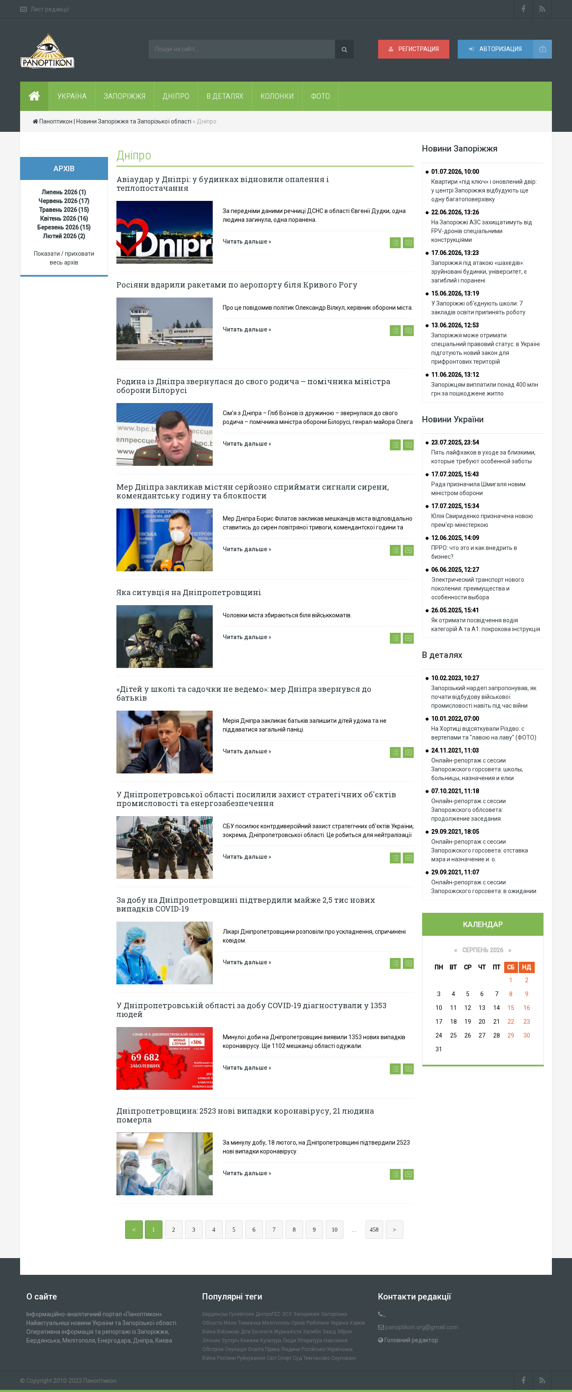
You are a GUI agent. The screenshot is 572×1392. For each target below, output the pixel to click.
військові (228, 1332)
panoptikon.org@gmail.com (421, 1327)
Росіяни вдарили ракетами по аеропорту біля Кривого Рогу (237, 285)
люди (289, 1340)
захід (329, 1332)
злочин (211, 1340)
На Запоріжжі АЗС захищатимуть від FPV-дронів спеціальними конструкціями (481, 231)
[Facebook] (523, 9)
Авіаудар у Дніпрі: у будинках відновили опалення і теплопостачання (222, 183)
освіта (256, 1349)
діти (246, 1332)
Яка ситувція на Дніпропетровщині (188, 592)
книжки (249, 1340)
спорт (284, 1358)
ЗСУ (287, 1314)
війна (209, 1332)
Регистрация (418, 49)
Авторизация (500, 49)
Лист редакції (50, 9)
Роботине (318, 1323)
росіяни (226, 1358)
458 (374, 1230)
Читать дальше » (247, 241)
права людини (282, 1349)
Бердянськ (215, 1314)
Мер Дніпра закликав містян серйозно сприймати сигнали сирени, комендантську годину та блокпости (252, 491)
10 (335, 1230)
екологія (262, 1332)
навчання (336, 1340)
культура (270, 1340)
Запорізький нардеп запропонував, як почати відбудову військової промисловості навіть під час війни (483, 697)
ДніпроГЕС (268, 1314)
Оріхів (298, 1323)
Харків (357, 1323)
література (309, 1340)
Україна (339, 1323)
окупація (236, 1349)
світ (271, 1358)
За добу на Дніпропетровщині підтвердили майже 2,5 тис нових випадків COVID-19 (245, 904)
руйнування (251, 1358)
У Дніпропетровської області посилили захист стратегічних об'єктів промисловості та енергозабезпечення (256, 798)
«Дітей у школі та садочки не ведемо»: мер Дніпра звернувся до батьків (243, 693)
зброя (344, 1332)
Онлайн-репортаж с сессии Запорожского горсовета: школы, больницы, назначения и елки (477, 769)
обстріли (213, 1349)
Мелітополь (276, 1323)
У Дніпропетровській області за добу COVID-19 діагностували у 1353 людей (251, 1009)
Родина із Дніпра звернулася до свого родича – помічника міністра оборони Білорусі (253, 385)
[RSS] (542, 9)
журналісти (287, 1332)
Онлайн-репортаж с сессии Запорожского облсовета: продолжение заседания (468, 810)
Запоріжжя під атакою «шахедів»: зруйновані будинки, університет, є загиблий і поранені (479, 271)
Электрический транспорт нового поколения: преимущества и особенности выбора (477, 588)
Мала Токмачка (242, 1323)
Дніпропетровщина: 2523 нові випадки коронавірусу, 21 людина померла (245, 1115)
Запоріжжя (306, 1314)
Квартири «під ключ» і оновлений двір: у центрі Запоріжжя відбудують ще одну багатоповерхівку (484, 190)
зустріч (230, 1340)
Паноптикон (99, 1380)
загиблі (312, 1332)
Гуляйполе (241, 1314)
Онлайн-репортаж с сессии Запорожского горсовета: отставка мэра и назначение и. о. (479, 850)
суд (297, 1358)
